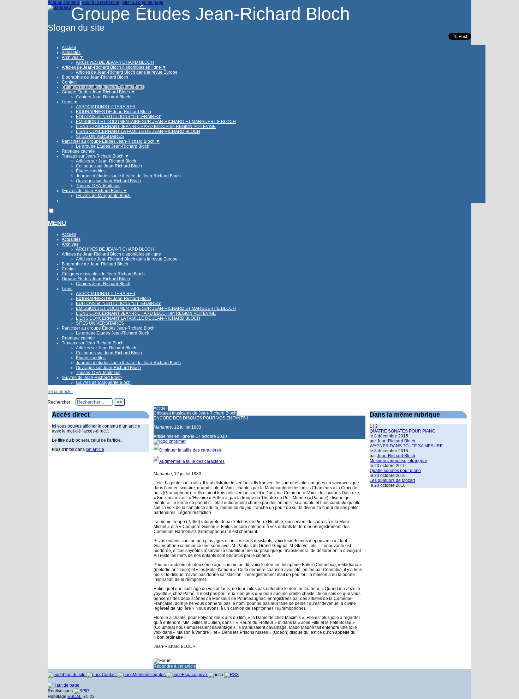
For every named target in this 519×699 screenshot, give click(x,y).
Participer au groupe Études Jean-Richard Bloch (111, 141)
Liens (70, 101)
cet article (95, 449)
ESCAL (74, 696)
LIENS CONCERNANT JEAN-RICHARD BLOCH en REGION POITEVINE (146, 126)
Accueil (69, 47)
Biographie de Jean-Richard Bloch (95, 77)
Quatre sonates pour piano (395, 470)
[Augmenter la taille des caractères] (189, 461)
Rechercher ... (61, 402)
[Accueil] (59, 7)
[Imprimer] (170, 441)
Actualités (71, 52)
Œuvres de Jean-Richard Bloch (94, 190)
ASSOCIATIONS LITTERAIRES (105, 106)
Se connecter (60, 391)
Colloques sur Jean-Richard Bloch (109, 166)
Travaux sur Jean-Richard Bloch (95, 156)
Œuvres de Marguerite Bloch (103, 195)
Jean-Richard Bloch (396, 441)
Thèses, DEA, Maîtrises (98, 185)
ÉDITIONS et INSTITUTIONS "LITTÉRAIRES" (118, 116)
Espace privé (195, 674)
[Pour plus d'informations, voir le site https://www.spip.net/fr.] (81, 690)
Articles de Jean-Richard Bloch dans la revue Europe (127, 72)
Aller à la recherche (100, 2)
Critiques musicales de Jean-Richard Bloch (103, 87)
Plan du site (74, 674)
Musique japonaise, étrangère (398, 460)
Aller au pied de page (142, 2)
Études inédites (91, 170)
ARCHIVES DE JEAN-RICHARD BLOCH (115, 62)
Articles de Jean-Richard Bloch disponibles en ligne (114, 67)
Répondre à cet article (175, 666)
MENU (57, 222)
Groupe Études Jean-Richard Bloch (98, 92)
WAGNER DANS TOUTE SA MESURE (406, 445)
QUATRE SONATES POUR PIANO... (404, 431)
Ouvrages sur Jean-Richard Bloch (108, 180)
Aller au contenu (63, 2)
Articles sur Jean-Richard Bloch (106, 161)
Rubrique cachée (78, 151)
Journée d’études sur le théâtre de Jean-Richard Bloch (128, 175)
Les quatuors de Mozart (392, 480)
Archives (73, 57)
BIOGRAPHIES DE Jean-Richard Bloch (113, 111)
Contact (69, 82)
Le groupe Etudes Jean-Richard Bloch (112, 146)
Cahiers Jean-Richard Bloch (103, 96)
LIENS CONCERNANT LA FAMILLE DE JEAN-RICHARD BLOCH (138, 131)
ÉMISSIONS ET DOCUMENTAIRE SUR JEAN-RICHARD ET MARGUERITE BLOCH (156, 121)
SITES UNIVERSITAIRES (100, 136)
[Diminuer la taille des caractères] (187, 450)
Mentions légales (150, 674)
